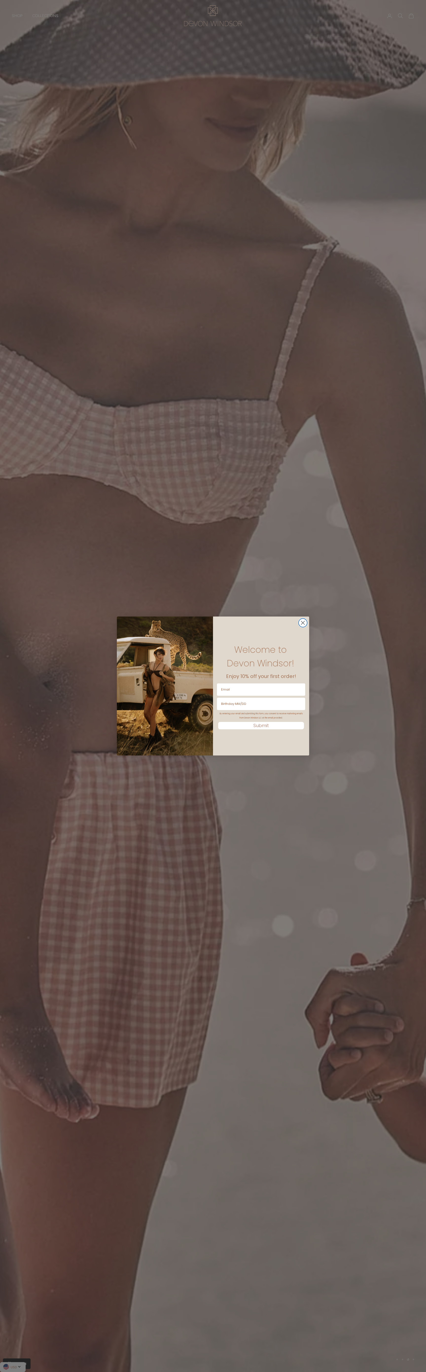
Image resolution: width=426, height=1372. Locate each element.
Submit (261, 725)
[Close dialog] (303, 622)
